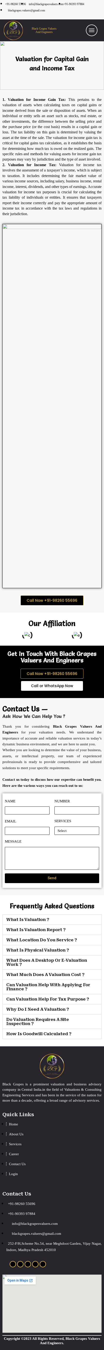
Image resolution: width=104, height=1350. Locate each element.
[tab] (52, 920)
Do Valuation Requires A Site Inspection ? (37, 1021)
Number (62, 801)
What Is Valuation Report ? (36, 929)
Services (62, 821)
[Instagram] (13, 1264)
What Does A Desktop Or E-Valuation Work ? (46, 962)
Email (10, 821)
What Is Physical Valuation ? (37, 950)
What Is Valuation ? (27, 919)
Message (13, 841)
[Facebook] (20, 1264)
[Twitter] (35, 1264)
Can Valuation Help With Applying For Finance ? (48, 986)
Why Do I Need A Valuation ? (37, 1009)
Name (10, 801)
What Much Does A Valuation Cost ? (45, 974)
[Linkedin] (28, 1264)
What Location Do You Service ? (41, 939)
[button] (52, 600)
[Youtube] (43, 1264)
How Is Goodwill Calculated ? (38, 1033)
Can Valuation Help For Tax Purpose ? (47, 999)
